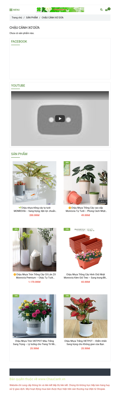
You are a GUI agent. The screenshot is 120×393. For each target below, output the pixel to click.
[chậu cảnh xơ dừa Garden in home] (34, 183)
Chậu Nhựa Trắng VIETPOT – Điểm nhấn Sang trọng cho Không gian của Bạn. (85, 343)
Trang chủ (17, 17)
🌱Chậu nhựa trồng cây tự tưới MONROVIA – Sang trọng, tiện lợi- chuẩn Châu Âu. (34, 209)
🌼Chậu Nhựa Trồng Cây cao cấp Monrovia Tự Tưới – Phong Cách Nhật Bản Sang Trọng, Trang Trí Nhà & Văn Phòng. (85, 209)
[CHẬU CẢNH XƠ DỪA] (60, 9)
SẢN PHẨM (32, 17)
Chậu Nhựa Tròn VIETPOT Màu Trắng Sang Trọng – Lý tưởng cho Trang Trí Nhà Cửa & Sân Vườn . (34, 343)
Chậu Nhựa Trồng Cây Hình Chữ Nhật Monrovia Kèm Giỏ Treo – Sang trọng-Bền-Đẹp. (85, 276)
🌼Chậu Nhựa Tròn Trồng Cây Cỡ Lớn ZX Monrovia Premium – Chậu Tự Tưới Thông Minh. (34, 276)
